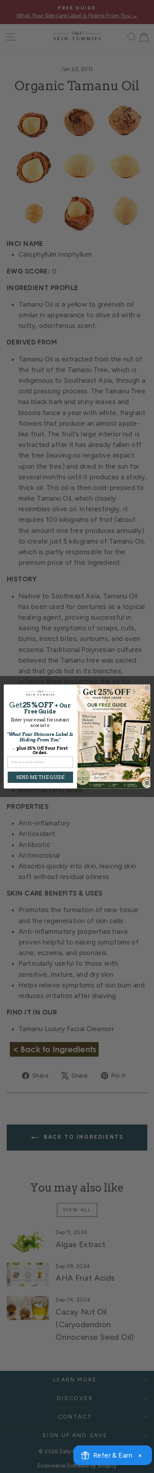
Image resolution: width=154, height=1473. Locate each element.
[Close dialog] (147, 688)
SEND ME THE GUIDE (40, 777)
